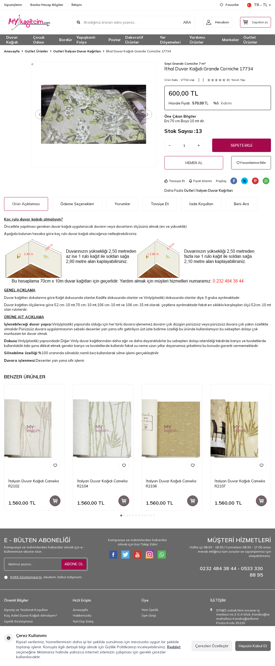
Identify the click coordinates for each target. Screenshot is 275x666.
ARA (187, 22)
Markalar (230, 39)
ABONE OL (73, 564)
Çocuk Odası (39, 40)
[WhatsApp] (162, 555)
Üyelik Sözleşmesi (18, 621)
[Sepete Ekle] (55, 500)
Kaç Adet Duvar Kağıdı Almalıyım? (30, 615)
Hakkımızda (82, 615)
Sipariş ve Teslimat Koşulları (26, 610)
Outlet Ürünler (250, 40)
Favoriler (232, 5)
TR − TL (260, 5)
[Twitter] (125, 555)
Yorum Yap (238, 80)
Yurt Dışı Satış (83, 621)
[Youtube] (137, 555)
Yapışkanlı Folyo (86, 40)
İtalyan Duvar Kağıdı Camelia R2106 (171, 483)
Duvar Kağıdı (12, 40)
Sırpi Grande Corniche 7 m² (185, 63)
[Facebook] (113, 555)
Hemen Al (193, 163)
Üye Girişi (149, 615)
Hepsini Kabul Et (253, 645)
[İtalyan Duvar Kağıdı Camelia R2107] (241, 429)
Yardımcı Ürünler (197, 40)
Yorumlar (122, 203)
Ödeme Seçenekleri (77, 203)
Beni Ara (241, 203)
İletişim (76, 5)
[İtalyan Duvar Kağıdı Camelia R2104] (103, 429)
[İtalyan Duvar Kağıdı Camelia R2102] (34, 429)
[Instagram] (150, 555)
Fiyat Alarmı (202, 181)
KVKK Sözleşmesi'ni (26, 577)
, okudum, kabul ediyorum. (46, 577)
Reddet (174, 647)
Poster (114, 39)
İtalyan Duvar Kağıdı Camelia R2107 (240, 483)
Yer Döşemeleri (170, 40)
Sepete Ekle (241, 145)
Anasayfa (12, 51)
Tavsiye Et (177, 181)
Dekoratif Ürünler (134, 40)
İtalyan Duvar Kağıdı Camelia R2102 (33, 483)
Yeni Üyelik (150, 610)
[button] (40, 114)
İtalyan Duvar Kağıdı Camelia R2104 (102, 483)
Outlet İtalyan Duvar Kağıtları (77, 51)
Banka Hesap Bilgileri (46, 5)
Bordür (65, 39)
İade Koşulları (201, 203)
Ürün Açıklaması (26, 203)
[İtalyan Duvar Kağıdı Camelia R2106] (172, 429)
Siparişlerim (13, 5)
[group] (93, 114)
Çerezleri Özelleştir (212, 645)
